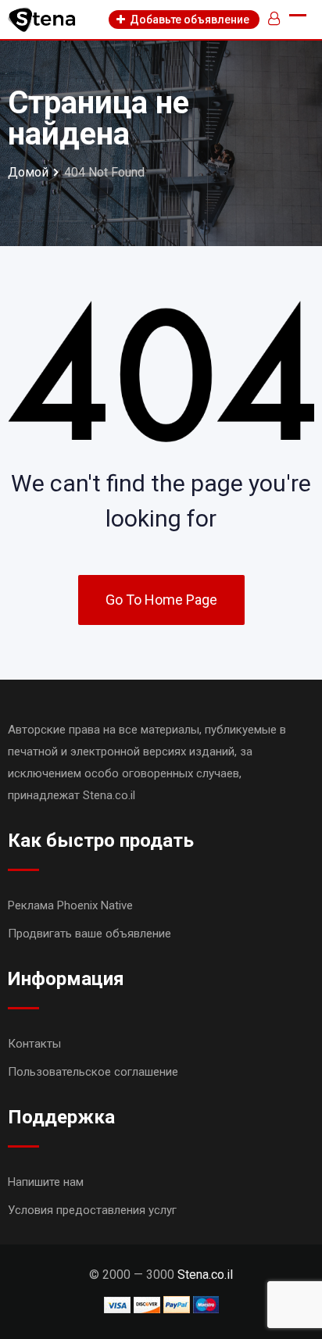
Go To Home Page (161, 599)
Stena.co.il (205, 1274)
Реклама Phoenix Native (70, 905)
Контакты (34, 1044)
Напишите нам (46, 1182)
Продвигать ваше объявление (89, 934)
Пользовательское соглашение (93, 1072)
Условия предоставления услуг (92, 1210)
